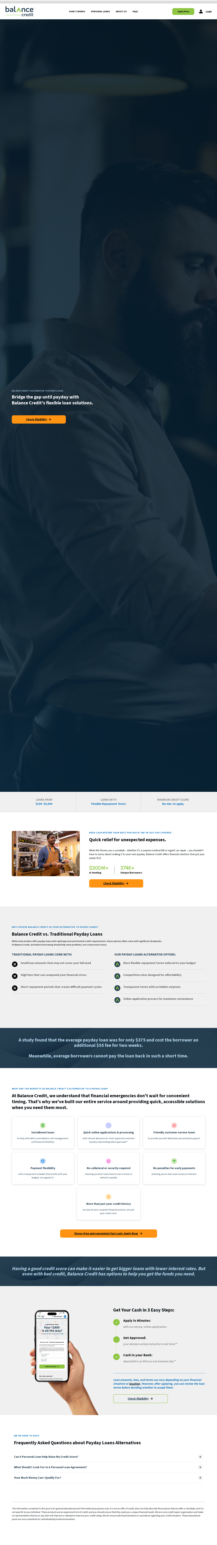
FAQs (135, 11)
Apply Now (183, 11)
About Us (121, 11)
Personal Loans (100, 11)
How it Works (77, 11)
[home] (19, 11)
